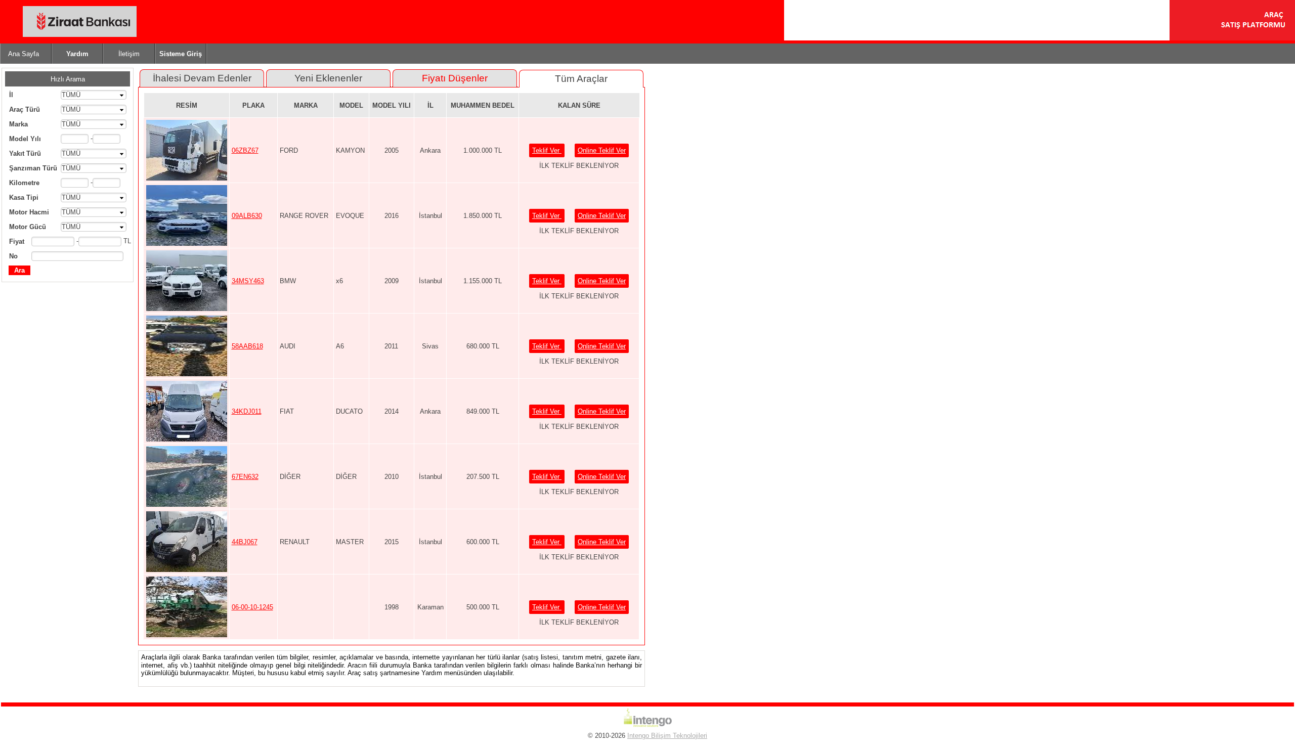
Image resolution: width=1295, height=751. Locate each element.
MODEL (351, 105)
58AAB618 (247, 346)
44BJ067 (244, 542)
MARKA (306, 105)
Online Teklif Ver (602, 150)
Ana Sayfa (23, 54)
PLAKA (253, 105)
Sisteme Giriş (180, 54)
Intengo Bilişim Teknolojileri (667, 735)
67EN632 (245, 476)
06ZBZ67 (245, 150)
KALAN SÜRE (579, 105)
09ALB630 (247, 215)
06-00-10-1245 (252, 607)
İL (430, 105)
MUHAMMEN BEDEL (482, 105)
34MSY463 (248, 281)
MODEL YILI (391, 105)
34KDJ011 (247, 411)
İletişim (129, 54)
